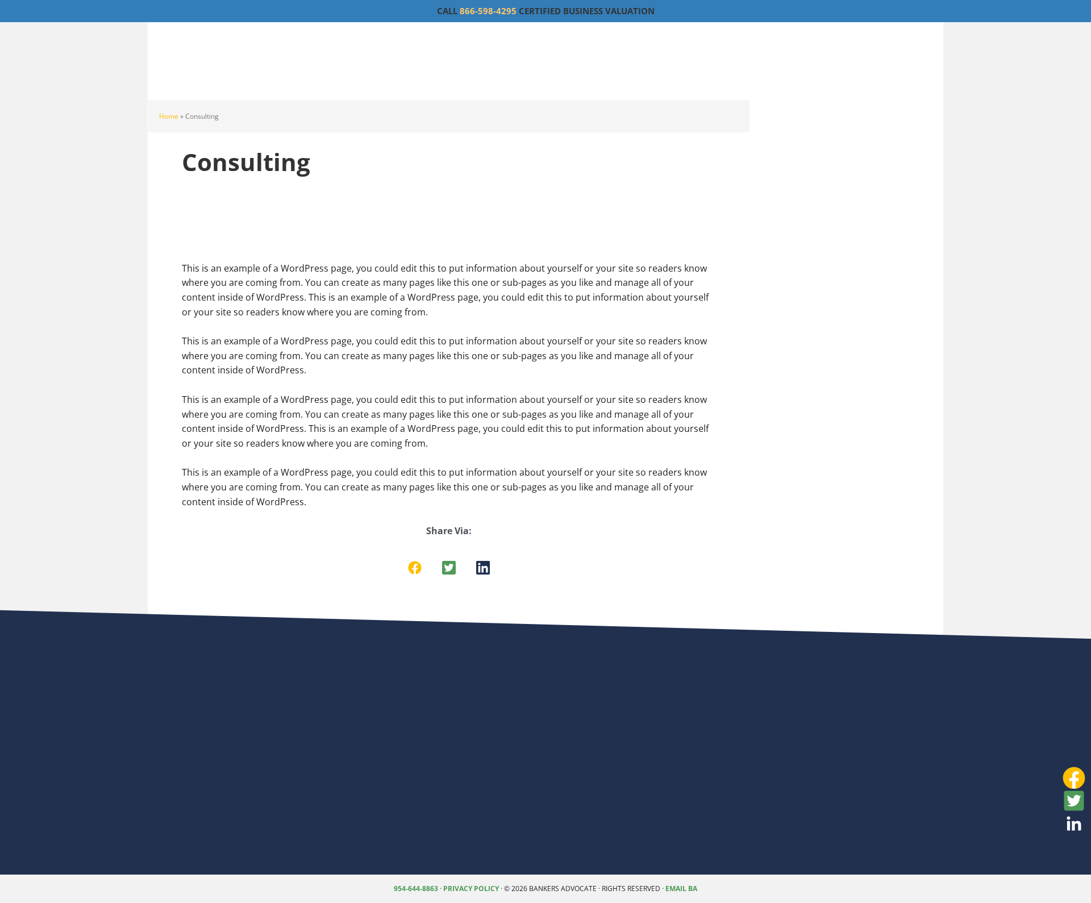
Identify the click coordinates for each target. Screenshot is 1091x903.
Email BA (681, 888)
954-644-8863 (416, 888)
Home (168, 116)
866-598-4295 (488, 10)
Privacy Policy (471, 888)
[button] (415, 568)
